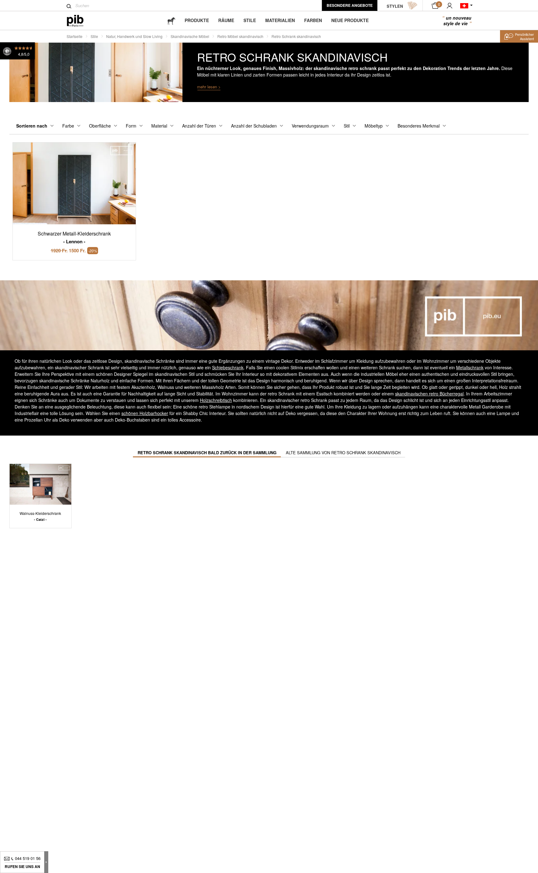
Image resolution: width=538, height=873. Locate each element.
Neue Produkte (350, 20)
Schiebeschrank (227, 367)
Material (159, 126)
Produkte (197, 20)
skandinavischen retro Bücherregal (429, 393)
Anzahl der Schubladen (254, 126)
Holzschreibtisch (216, 400)
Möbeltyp (374, 126)
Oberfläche (100, 126)
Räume (226, 20)
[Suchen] (69, 6)
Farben (313, 20)
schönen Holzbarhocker (144, 413)
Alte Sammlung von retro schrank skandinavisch (343, 452)
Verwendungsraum (310, 126)
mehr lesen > (209, 87)
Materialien (280, 20)
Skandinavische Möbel (190, 36)
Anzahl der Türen (199, 126)
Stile (249, 20)
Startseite (75, 36)
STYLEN (395, 6)
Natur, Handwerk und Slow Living (134, 36)
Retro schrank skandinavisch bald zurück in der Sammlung (207, 452)
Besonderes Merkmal (419, 126)
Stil (347, 126)
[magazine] (171, 20)
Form (131, 126)
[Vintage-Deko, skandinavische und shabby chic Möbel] (80, 21)
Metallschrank (470, 367)
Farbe (68, 126)
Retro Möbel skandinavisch (240, 36)
